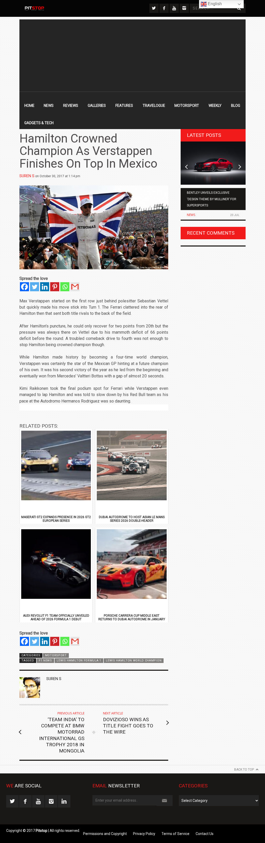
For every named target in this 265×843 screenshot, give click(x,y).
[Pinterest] (54, 286)
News (49, 105)
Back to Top (244, 769)
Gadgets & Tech (39, 123)
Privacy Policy (144, 834)
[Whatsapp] (64, 286)
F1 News (45, 660)
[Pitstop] (34, 8)
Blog (235, 105)
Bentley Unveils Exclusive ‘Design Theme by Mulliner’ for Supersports (211, 199)
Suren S (26, 176)
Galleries (97, 105)
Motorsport (186, 105)
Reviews (70, 105)
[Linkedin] (44, 286)
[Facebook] (24, 286)
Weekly (215, 105)
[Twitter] (34, 286)
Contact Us (205, 834)
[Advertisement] (132, 55)
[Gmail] (74, 286)
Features (124, 105)
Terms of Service (175, 834)
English (214, 4)
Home (29, 105)
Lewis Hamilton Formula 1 (79, 660)
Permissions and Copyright (105, 834)
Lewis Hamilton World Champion (133, 660)
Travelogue (154, 105)
